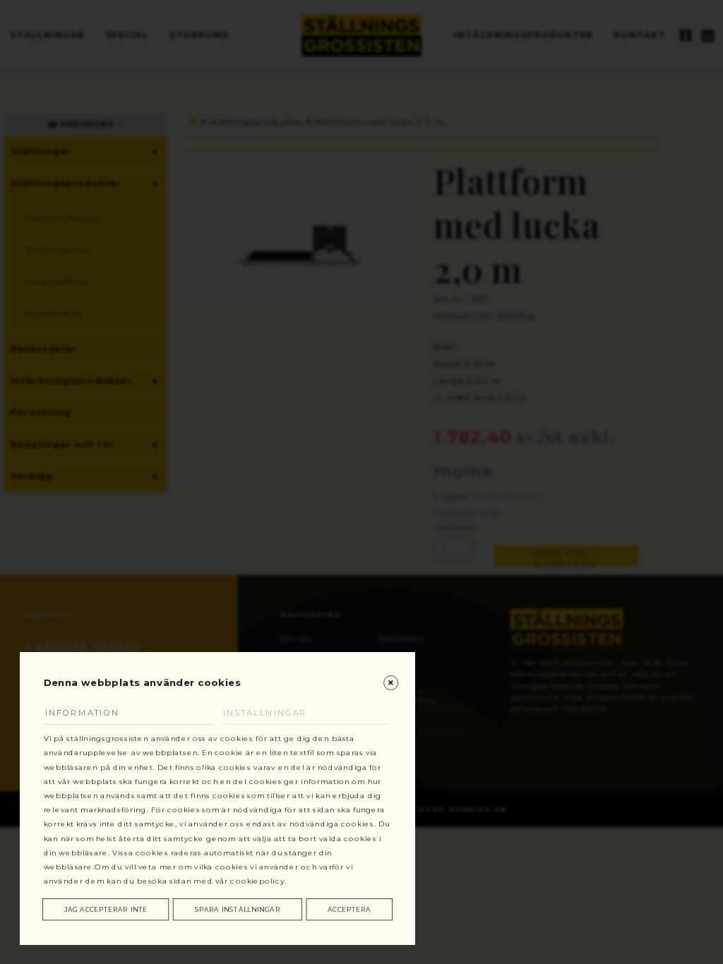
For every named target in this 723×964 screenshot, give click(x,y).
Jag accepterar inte (106, 909)
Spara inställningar (237, 909)
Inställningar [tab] (265, 713)
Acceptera (349, 909)
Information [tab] (82, 713)
